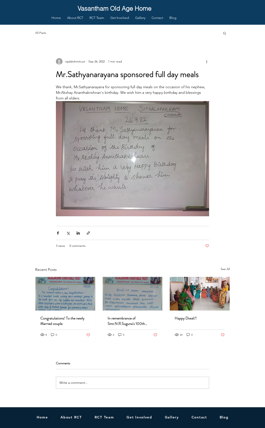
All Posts (40, 33)
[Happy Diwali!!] (200, 294)
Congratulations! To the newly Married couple (62, 320)
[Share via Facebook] (58, 233)
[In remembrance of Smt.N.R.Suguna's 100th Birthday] (133, 294)
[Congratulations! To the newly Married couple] (65, 294)
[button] (224, 33)
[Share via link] (88, 233)
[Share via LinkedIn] (78, 233)
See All (225, 269)
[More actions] (206, 61)
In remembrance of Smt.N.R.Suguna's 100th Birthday (126, 320)
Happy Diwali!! (186, 318)
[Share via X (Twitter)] (68, 233)
